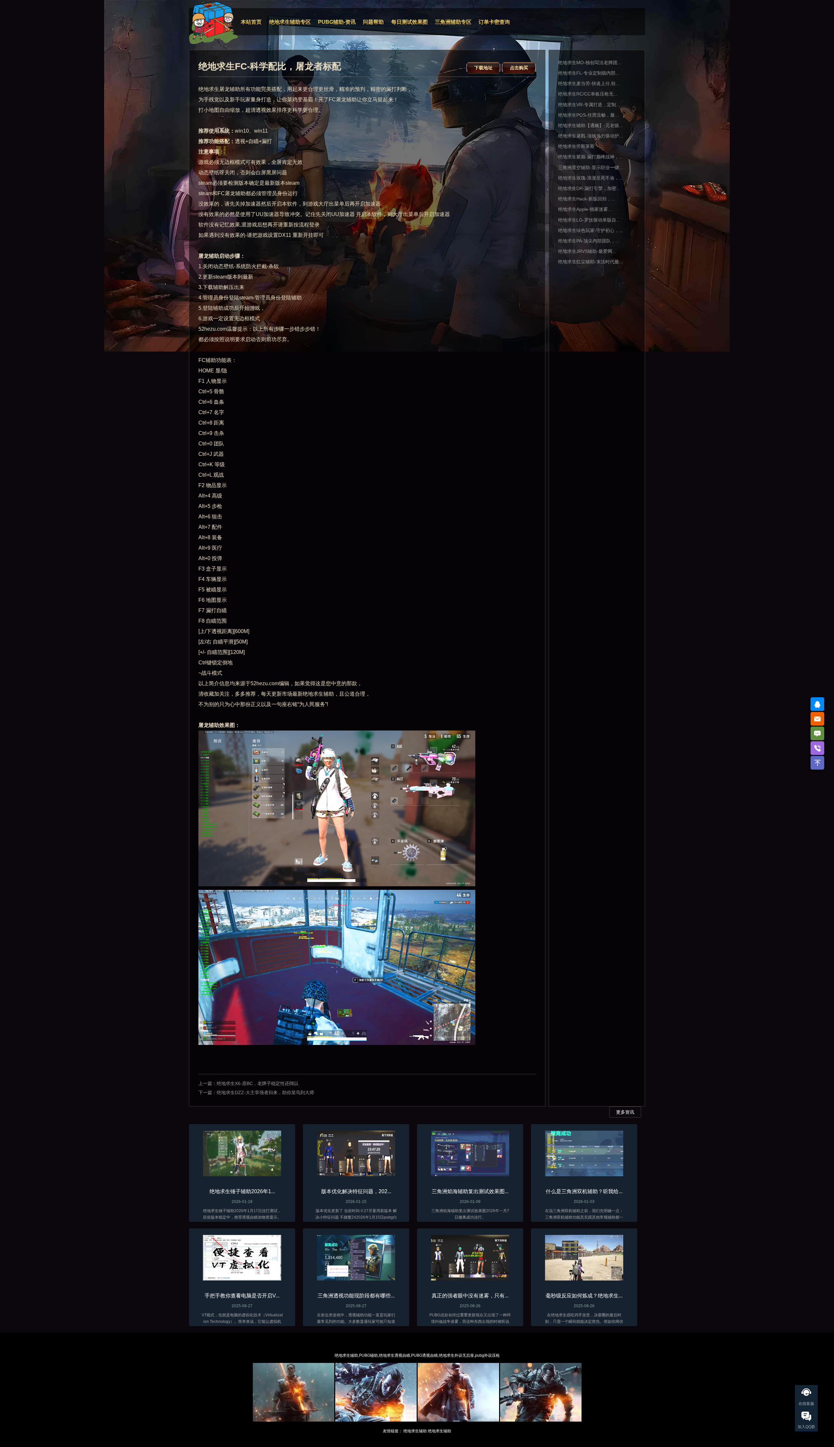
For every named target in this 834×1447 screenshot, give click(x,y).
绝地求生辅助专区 (290, 22)
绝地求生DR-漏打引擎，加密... (589, 188)
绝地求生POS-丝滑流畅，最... (588, 115)
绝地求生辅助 (415, 1431)
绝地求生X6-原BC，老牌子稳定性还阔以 (257, 1083)
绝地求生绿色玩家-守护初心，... (590, 230)
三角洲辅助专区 (453, 22)
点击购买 (519, 67)
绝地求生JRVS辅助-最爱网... (587, 251)
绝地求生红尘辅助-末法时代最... (590, 261)
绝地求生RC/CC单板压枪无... (587, 93)
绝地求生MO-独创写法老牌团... (589, 62)
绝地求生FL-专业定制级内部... (588, 73)
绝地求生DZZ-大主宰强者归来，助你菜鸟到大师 (265, 1092)
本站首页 (251, 22)
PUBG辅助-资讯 (337, 22)
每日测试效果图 (409, 22)
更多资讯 (625, 1112)
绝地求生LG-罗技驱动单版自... (589, 220)
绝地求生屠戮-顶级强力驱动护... (590, 135)
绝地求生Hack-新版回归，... (586, 198)
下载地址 (483, 67)
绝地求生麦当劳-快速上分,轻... (589, 83)
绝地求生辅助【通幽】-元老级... (590, 125)
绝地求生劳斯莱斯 (576, 146)
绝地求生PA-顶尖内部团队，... (588, 240)
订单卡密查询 (494, 22)
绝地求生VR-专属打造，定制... (589, 104)
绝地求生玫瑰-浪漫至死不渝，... (590, 178)
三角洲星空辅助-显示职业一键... (590, 167)
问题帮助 (373, 22)
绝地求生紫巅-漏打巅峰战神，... (590, 156)
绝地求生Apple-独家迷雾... (585, 209)
